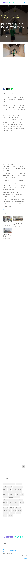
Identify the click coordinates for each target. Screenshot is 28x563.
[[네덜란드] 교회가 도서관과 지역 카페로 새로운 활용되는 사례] (7, 230)
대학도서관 (5, 489)
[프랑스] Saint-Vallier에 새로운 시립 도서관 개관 (17, 223)
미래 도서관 (5, 499)
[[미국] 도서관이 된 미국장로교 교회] (7, 218)
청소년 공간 (19, 510)
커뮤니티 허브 (18, 512)
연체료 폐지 (5, 510)
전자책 (10, 510)
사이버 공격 (10, 502)
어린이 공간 (16, 505)
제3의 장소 (14, 510)
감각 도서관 (10, 486)
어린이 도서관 (5, 507)
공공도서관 (15, 486)
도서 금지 (17, 494)
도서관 (10, 489)
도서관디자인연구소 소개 (10, 550)
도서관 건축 (14, 489)
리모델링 (4, 497)
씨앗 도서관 (22, 502)
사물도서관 (5, 502)
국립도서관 (20, 486)
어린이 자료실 (11, 507)
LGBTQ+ (13, 484)
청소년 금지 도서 (6, 512)
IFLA (9, 484)
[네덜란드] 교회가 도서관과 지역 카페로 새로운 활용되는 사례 (7, 235)
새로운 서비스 (16, 502)
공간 (10, 36)
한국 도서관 (10, 515)
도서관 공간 (19, 489)
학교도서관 (5, 515)
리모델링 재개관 (10, 497)
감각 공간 (4, 486)
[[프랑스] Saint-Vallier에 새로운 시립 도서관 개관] (18, 218)
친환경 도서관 (12, 512)
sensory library (19, 484)
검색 (23, 466)
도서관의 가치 (5, 494)
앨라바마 (11, 505)
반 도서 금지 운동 (11, 499)
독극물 (22, 494)
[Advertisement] (14, 73)
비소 (16, 499)
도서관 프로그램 (12, 494)
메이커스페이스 (17, 497)
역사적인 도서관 (18, 507)
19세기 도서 (5, 484)
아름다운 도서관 (6, 505)
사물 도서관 (21, 499)
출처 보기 (5, 209)
